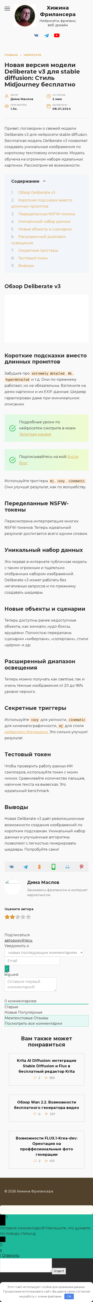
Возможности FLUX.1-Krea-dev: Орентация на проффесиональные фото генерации (46, 1146)
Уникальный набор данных (44, 221)
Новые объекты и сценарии (45, 229)
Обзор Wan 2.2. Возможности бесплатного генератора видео (46, 1105)
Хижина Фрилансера (58, 11)
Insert (59, 1271)
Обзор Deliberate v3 (36, 192)
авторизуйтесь (19, 940)
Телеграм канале (35, 434)
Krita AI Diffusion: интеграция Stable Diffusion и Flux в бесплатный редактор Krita (46, 1066)
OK (69, 1296)
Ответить (10, 1255)
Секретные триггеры (38, 250)
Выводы (26, 265)
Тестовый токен (33, 258)
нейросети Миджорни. (27, 732)
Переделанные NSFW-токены (46, 214)
